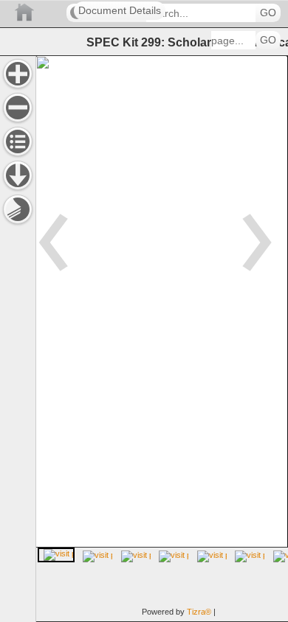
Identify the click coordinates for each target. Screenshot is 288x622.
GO (268, 13)
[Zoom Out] (17, 107)
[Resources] (17, 175)
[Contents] (17, 141)
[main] (161, 338)
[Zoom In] (17, 73)
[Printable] (17, 209)
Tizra (199, 611)
